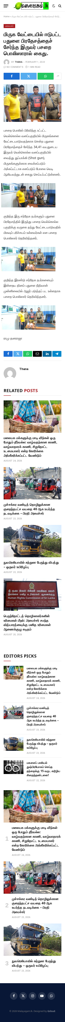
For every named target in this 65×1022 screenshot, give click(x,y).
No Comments (15, 67)
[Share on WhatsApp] (46, 76)
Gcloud (51, 1011)
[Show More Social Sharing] (58, 76)
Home (6, 16)
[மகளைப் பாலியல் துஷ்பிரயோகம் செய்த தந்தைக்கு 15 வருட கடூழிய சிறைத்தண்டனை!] (13, 767)
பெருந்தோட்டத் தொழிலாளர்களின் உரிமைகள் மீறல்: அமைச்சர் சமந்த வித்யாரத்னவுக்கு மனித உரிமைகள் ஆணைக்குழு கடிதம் (27, 622)
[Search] (59, 6)
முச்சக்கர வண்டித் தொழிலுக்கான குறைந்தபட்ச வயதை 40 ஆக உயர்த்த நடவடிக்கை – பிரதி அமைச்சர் (29, 508)
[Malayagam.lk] (31, 6)
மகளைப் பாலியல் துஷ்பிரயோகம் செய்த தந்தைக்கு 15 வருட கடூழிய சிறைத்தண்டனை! (43, 769)
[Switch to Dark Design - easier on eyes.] (53, 6)
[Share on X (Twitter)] (29, 76)
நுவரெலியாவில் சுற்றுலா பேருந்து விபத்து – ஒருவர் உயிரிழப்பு (42, 744)
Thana (18, 62)
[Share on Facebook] (12, 76)
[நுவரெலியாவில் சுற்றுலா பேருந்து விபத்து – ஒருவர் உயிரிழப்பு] (32, 541)
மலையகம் (9, 26)
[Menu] (6, 6)
